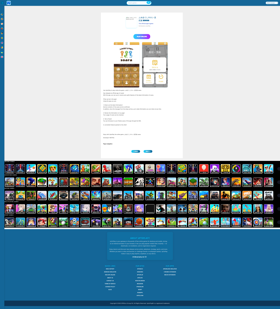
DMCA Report (110, 269)
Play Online (142, 37)
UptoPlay (140, 275)
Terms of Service (110, 283)
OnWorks (140, 272)
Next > (148, 151)
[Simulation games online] (2, 38)
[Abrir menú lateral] (2, 2)
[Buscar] (149, 2)
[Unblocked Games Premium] (2, 57)
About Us (110, 278)
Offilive (140, 278)
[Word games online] (2, 52)
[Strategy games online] (2, 47)
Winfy (140, 289)
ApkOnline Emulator (170, 269)
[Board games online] (2, 23)
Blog (110, 289)
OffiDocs (140, 269)
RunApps (140, 292)
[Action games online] (2, 14)
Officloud (140, 295)
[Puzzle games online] (2, 33)
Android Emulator (110, 272)
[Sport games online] (2, 42)
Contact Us (110, 280)
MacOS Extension (170, 275)
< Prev (136, 151)
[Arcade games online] (2, 19)
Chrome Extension (170, 272)
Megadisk (140, 283)
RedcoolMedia (140, 280)
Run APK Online (110, 275)
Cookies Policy (110, 286)
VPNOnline (140, 286)
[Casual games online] (2, 28)
